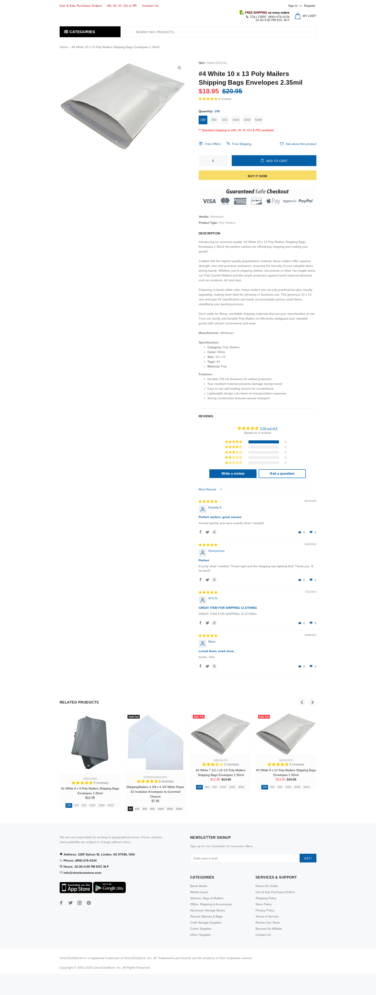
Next (312, 702)
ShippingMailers (155, 777)
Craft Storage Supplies (205, 922)
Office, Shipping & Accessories (211, 904)
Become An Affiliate (268, 928)
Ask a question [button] (282, 473)
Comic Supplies (201, 928)
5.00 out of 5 (269, 428)
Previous (302, 702)
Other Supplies (200, 934)
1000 (235, 119)
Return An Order (266, 886)
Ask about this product (301, 144)
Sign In (293, 5)
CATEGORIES (81, 32)
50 (130, 808)
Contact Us (263, 934)
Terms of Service (267, 916)
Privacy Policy (264, 910)
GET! (308, 858)
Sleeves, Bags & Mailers (206, 898)
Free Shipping (241, 144)
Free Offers (213, 144)
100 (203, 119)
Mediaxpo (217, 216)
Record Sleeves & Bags (206, 916)
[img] (208, 501)
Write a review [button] (233, 473)
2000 (247, 119)
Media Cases (199, 892)
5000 (258, 119)
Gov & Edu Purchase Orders (275, 892)
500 (224, 119)
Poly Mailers (227, 222)
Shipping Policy (265, 898)
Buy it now (257, 176)
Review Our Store (267, 922)
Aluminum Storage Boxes (207, 910)
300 (214, 119)
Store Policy (263, 904)
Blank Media (198, 886)
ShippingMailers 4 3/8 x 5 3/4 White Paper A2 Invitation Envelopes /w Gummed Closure (155, 791)
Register (310, 5)
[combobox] (220, 31)
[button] (208, 99)
